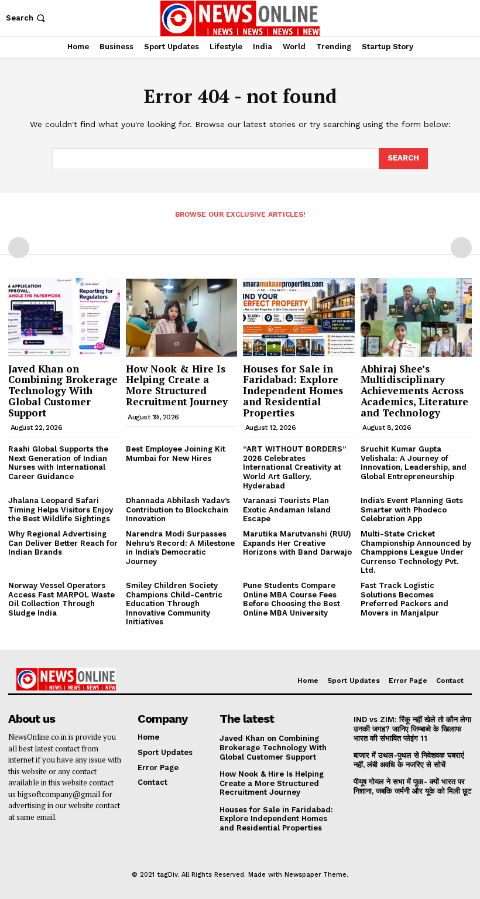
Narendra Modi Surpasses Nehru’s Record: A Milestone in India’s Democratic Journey (180, 547)
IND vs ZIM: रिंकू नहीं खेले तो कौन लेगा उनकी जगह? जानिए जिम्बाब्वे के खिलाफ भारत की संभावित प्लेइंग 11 (412, 728)
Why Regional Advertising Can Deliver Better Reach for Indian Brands (63, 542)
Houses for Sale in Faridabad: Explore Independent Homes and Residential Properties (293, 390)
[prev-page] (18, 247)
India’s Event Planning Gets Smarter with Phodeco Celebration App (412, 509)
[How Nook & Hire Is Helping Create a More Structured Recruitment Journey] (182, 317)
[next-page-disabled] (461, 247)
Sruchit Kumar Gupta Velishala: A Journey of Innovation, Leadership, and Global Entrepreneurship (414, 463)
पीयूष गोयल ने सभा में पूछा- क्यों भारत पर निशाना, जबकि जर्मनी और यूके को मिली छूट (412, 786)
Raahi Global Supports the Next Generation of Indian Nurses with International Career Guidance (58, 463)
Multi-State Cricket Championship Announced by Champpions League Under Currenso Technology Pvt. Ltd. (416, 552)
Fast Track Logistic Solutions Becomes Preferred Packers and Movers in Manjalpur (404, 599)
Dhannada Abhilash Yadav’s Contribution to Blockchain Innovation (178, 509)
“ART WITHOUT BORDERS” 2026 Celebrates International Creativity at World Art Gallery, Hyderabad (295, 467)
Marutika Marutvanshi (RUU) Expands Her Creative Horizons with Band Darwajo (297, 542)
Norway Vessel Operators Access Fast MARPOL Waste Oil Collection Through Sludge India (61, 599)
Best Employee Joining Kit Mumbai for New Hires (175, 454)
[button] (26, 17)
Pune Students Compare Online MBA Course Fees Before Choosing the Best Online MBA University (291, 599)
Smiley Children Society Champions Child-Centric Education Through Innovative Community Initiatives (174, 603)
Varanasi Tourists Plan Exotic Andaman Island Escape (287, 509)
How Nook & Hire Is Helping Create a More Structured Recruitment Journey (177, 385)
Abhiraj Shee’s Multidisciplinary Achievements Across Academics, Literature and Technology (414, 390)
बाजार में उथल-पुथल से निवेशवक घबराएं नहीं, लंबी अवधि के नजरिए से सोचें (409, 760)
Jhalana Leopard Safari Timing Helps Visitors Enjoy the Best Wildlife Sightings (60, 509)
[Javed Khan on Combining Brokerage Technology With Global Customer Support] (64, 317)
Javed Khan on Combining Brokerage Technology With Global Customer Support (63, 390)
